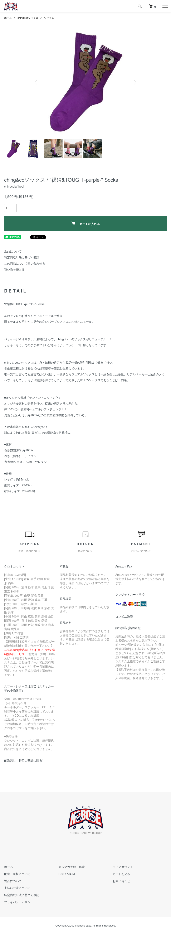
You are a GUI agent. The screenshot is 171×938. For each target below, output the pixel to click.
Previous (36, 82)
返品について (13, 251)
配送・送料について (17, 874)
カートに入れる (89, 224)
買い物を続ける (14, 269)
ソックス (49, 17)
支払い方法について (17, 888)
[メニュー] (164, 6)
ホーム (8, 17)
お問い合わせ (121, 881)
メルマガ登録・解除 (71, 867)
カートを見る (121, 874)
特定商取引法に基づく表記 (21, 257)
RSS (61, 874)
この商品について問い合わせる (24, 263)
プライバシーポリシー (18, 902)
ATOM (71, 874)
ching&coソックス (28, 17)
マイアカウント (123, 867)
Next (134, 82)
